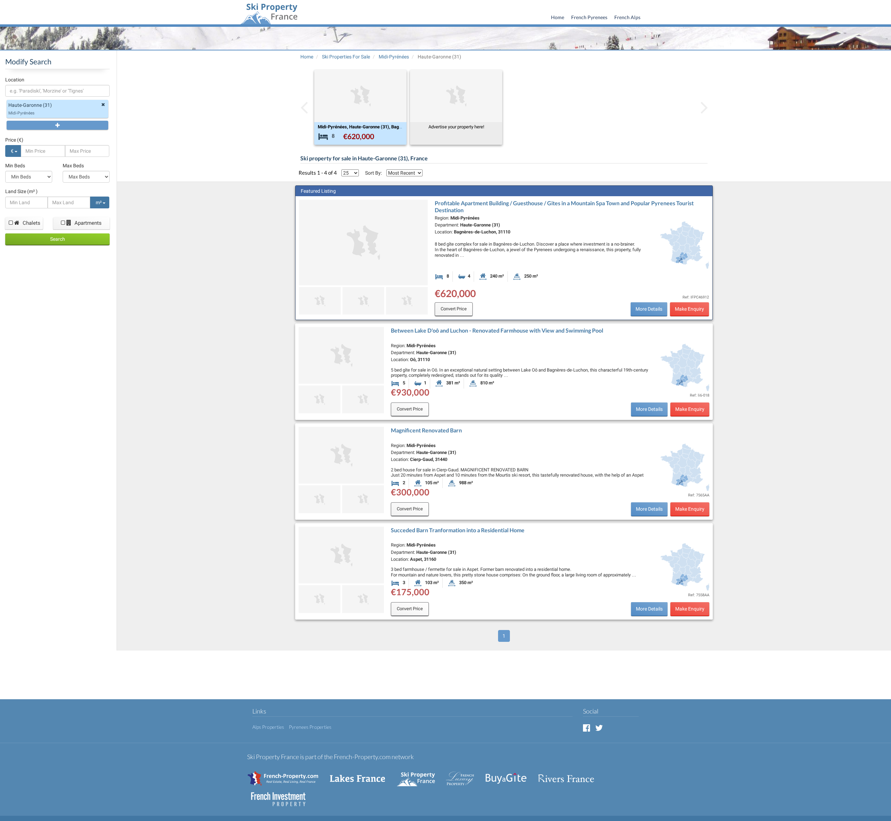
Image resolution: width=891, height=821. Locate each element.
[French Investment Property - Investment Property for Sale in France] (282, 796)
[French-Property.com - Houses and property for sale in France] (287, 775)
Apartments (87, 223)
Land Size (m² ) (21, 191)
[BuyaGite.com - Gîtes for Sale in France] (509, 775)
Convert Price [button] (454, 308)
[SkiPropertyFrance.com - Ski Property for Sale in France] (419, 775)
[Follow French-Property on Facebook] (586, 728)
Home (557, 17)
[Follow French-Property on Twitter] (599, 728)
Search (57, 239)
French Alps (627, 17)
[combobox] (57, 91)
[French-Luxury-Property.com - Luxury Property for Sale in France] (463, 775)
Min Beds (15, 165)
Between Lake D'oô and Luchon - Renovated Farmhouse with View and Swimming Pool (497, 330)
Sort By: (373, 173)
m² (99, 202)
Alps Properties (268, 727)
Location (14, 79)
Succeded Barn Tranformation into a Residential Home (458, 530)
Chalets (30, 223)
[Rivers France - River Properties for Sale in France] (570, 775)
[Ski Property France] (269, 13)
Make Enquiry (689, 309)
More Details (649, 309)
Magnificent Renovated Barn (426, 430)
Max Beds (73, 165)
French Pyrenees (589, 17)
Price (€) (14, 140)
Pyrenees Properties (310, 727)
